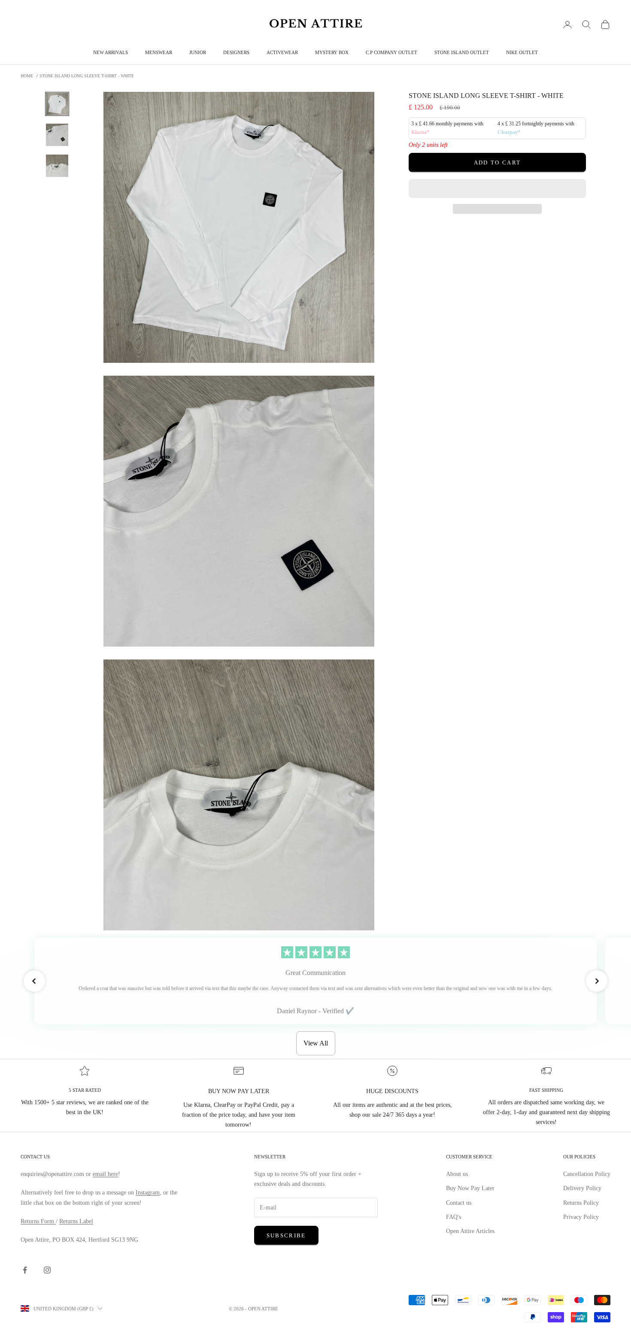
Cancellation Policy (586, 1174)
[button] (497, 188)
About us (457, 1174)
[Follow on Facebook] (25, 1270)
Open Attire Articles (470, 1231)
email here (105, 1174)
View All (315, 1043)
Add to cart (497, 162)
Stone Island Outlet (461, 52)
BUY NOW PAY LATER (238, 1091)
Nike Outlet (522, 52)
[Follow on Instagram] (47, 1270)
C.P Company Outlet (391, 52)
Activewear (282, 52)
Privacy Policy (581, 1217)
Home (27, 75)
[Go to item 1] (57, 104)
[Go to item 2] (57, 135)
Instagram (148, 1192)
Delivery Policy (582, 1188)
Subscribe (286, 1235)
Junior (197, 52)
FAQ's (453, 1217)
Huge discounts (392, 1091)
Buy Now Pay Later (470, 1188)
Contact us (458, 1203)
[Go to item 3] (57, 166)
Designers (236, 52)
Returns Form (38, 1221)
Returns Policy (581, 1203)
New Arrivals (110, 52)
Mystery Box (332, 52)
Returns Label (76, 1221)
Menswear (158, 52)
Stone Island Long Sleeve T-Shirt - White (86, 75)
